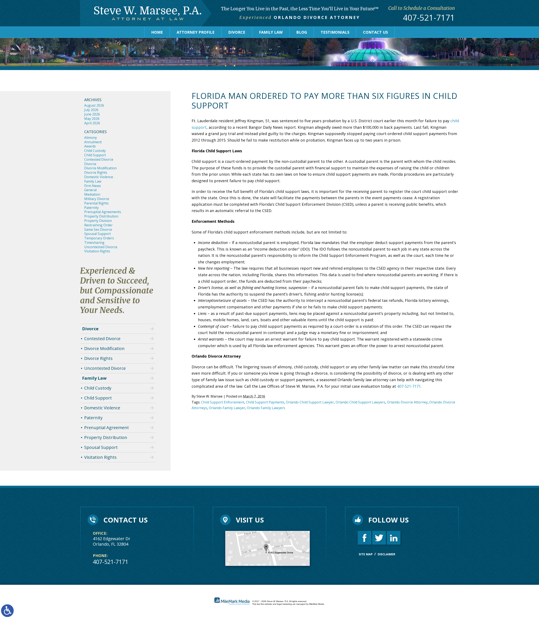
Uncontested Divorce (100, 247)
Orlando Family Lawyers (266, 408)
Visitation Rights (97, 251)
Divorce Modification (100, 168)
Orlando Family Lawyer (227, 408)
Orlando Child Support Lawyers (360, 402)
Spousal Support (97, 233)
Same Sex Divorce (98, 229)
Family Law (271, 32)
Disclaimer (386, 554)
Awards (90, 146)
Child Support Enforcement (222, 402)
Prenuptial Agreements (102, 212)
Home (157, 32)
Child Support (95, 155)
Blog (301, 32)
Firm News (92, 185)
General (90, 190)
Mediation (92, 194)
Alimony (90, 137)
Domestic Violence (98, 177)
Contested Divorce (98, 159)
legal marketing (284, 604)
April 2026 (92, 123)
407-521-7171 (429, 17)
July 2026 (91, 109)
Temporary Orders (99, 238)
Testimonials (335, 32)
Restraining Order (98, 225)
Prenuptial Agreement (106, 427)
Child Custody (95, 150)
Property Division (98, 220)
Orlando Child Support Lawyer (310, 402)
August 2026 (94, 105)
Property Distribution (101, 216)
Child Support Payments (265, 402)
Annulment (93, 142)
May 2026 (91, 118)
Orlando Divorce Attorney (407, 402)
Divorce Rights (95, 172)
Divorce (236, 32)
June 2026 (92, 114)
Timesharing (94, 242)
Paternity (91, 207)
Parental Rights (96, 203)
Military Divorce (96, 198)
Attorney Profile (196, 32)
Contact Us (375, 32)
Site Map (366, 554)
